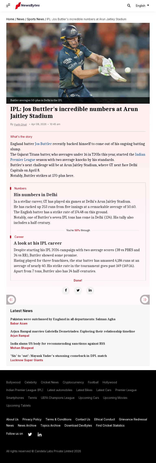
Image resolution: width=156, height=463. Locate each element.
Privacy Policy (32, 419)
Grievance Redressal (133, 419)
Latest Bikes (84, 390)
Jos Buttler (43, 144)
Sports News (35, 19)
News (20, 19)
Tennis (32, 397)
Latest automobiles (59, 390)
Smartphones (15, 397)
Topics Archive (50, 425)
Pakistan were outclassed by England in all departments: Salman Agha (62, 319)
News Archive (27, 425)
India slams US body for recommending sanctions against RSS (57, 344)
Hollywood (110, 382)
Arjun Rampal (19, 335)
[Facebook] (66, 291)
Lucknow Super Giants (26, 360)
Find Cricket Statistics (110, 425)
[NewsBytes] (27, 6)
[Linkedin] (90, 291)
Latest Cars (103, 390)
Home (10, 19)
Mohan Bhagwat (22, 348)
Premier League (126, 390)
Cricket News (50, 382)
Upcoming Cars (89, 397)
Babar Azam (18, 323)
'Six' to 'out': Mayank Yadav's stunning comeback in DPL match (59, 356)
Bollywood (13, 382)
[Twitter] (78, 291)
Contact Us (83, 419)
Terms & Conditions (59, 419)
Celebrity (31, 382)
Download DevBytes (78, 425)
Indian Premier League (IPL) (24, 390)
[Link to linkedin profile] (39, 434)
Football (93, 382)
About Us (12, 419)
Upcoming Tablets (18, 405)
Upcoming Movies (115, 397)
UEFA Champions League (58, 397)
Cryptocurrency (73, 382)
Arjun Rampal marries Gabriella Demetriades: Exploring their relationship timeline (72, 331)
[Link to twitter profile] (30, 434)
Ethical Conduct (104, 419)
